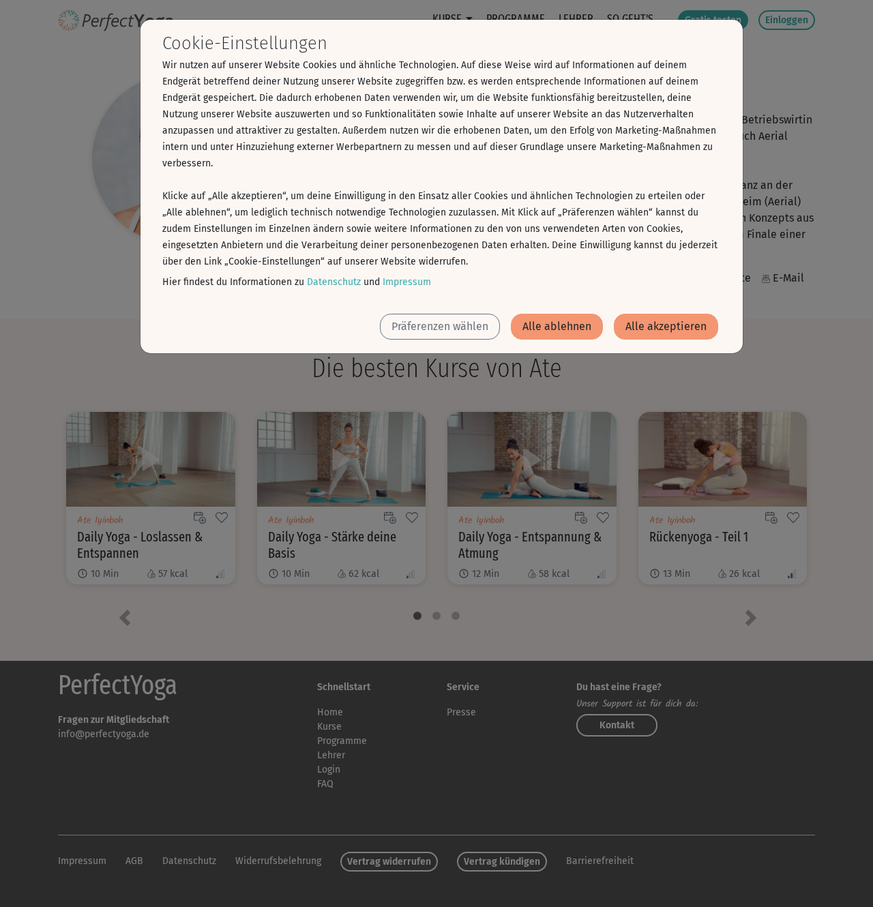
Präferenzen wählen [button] (439, 326)
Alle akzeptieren (666, 326)
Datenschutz (334, 282)
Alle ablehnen (556, 326)
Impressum (407, 282)
